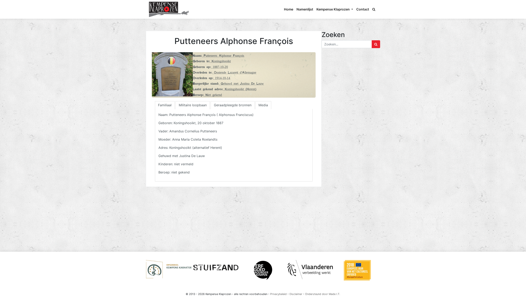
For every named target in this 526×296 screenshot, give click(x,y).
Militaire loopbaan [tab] (193, 105)
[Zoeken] (374, 9)
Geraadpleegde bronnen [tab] (232, 105)
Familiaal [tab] (165, 105)
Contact (362, 9)
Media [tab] (263, 105)
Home (288, 9)
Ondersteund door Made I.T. (322, 294)
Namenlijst (304, 9)
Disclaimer (296, 294)
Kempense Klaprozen (333, 9)
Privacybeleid (278, 294)
